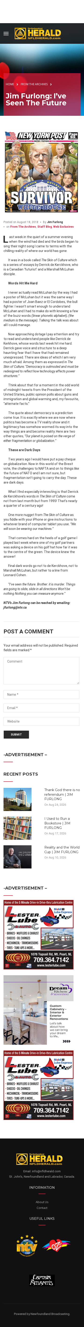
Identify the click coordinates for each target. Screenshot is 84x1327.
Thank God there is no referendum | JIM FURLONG (62, 794)
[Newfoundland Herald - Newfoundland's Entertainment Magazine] (40, 32)
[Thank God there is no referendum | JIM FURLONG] (18, 799)
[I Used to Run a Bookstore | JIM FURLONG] (18, 828)
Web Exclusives (63, 226)
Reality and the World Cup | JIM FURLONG (62, 849)
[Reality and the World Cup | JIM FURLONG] (18, 856)
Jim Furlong (55, 222)
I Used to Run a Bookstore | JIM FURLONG (57, 823)
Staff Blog (44, 226)
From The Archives (23, 226)
